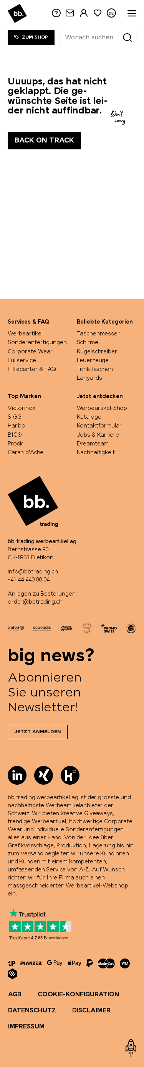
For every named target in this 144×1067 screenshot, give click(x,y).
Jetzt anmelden (37, 732)
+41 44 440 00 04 (29, 580)
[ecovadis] (41, 628)
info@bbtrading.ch (33, 572)
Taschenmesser (98, 334)
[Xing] (43, 775)
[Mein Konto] (83, 13)
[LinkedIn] (17, 775)
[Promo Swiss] (109, 628)
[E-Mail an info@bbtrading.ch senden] (69, 13)
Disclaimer (91, 1010)
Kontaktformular (99, 426)
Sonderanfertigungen (37, 343)
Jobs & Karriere (98, 435)
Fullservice (22, 361)
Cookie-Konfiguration (78, 994)
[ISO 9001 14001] (87, 628)
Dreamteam (93, 444)
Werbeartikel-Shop (102, 408)
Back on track (44, 140)
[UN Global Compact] (131, 628)
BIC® (15, 435)
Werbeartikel (25, 334)
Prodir (15, 444)
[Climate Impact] (66, 628)
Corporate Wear (30, 352)
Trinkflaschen (95, 369)
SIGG (14, 417)
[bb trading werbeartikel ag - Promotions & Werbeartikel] (17, 13)
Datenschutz (32, 1010)
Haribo (16, 426)
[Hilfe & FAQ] (56, 13)
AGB (15, 994)
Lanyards (89, 378)
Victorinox (22, 408)
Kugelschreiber (97, 352)
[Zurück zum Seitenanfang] (131, 1048)
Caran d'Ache (25, 453)
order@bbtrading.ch (35, 602)
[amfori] (16, 628)
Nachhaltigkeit (96, 453)
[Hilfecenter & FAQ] (11, 963)
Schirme (87, 343)
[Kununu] (70, 775)
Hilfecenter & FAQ (32, 369)
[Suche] (127, 37)
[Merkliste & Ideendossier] (97, 13)
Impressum (26, 1026)
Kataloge (89, 417)
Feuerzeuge (93, 361)
